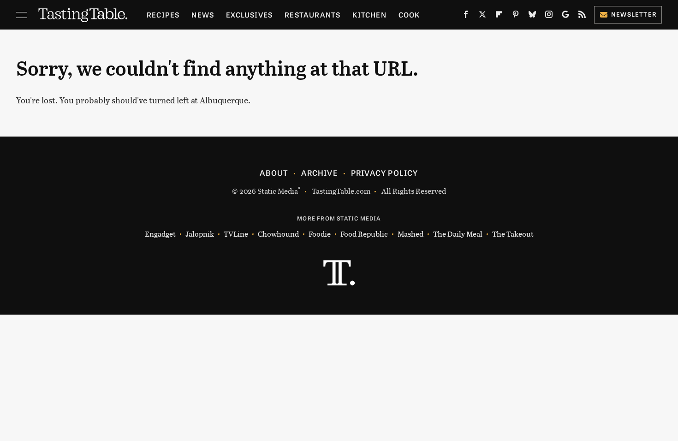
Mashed (410, 233)
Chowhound (278, 233)
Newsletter (634, 14)
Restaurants (312, 14)
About (274, 172)
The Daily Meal (457, 233)
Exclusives (249, 14)
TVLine (236, 233)
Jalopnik (199, 233)
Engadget (160, 233)
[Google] (565, 16)
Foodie (320, 233)
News (202, 14)
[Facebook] (465, 16)
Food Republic (364, 233)
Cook (409, 14)
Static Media (277, 190)
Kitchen (369, 14)
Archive (319, 172)
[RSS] (582, 16)
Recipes (163, 14)
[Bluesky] (532, 16)
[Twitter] (482, 16)
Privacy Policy (384, 172)
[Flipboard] (499, 16)
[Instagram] (548, 16)
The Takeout (513, 233)
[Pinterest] (515, 16)
